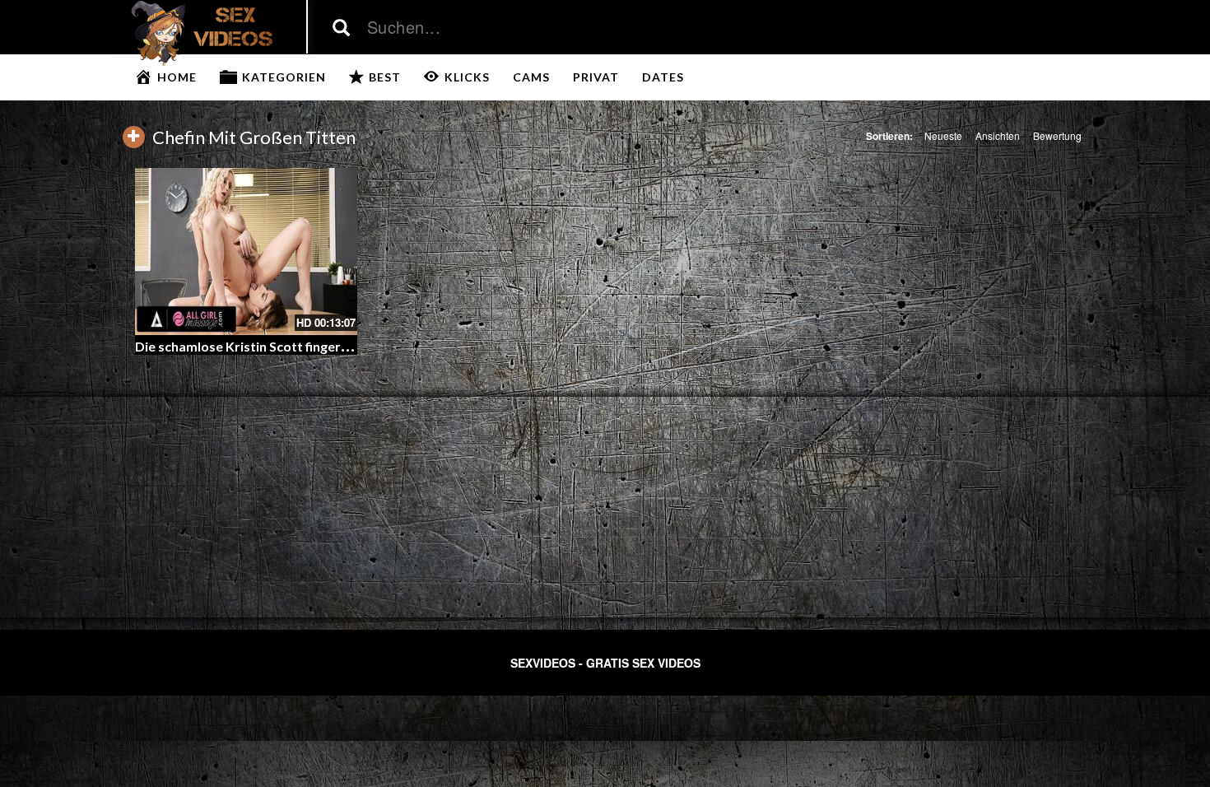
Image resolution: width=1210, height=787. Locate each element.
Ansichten (997, 135)
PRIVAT (596, 77)
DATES (663, 77)
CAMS (531, 77)
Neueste (943, 135)
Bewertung (1057, 135)
